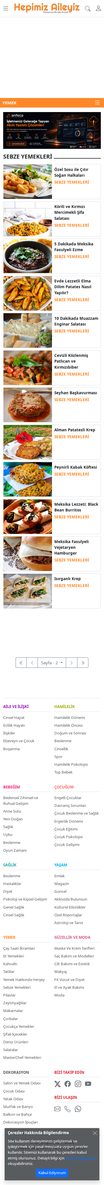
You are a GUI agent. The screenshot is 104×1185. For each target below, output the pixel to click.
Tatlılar (8, 971)
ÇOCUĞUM (64, 787)
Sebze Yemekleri (17, 987)
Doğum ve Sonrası (70, 733)
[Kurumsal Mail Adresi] (58, 1109)
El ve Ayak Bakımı (69, 987)
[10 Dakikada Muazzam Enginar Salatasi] (27, 330)
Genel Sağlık (13, 907)
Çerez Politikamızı (80, 1158)
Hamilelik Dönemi (69, 717)
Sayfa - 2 (50, 662)
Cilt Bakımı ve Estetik (72, 963)
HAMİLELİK (64, 707)
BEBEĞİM (11, 787)
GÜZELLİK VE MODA (72, 937)
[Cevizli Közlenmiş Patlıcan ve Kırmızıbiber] (27, 367)
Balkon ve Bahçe (17, 1114)
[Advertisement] (52, 57)
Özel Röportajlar (68, 914)
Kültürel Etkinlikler (70, 907)
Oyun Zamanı (15, 850)
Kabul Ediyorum (52, 1172)
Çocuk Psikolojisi (68, 836)
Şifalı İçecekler (15, 1034)
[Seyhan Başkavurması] (27, 404)
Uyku (7, 834)
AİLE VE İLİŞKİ (16, 707)
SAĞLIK (9, 865)
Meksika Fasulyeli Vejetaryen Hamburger (71, 547)
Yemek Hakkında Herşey (24, 979)
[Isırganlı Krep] (27, 590)
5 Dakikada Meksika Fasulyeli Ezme (73, 246)
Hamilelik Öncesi (68, 725)
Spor (58, 756)
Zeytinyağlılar (15, 1002)
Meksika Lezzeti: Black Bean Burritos (76, 507)
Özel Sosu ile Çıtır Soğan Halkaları (71, 172)
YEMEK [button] (9, 102)
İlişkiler (9, 733)
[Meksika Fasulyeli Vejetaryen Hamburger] (27, 553)
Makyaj (60, 971)
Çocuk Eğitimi (66, 829)
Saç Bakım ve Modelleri (74, 956)
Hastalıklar (12, 883)
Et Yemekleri (13, 956)
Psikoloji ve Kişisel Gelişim (25, 899)
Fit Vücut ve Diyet (69, 979)
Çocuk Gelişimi (66, 844)
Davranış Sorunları (70, 805)
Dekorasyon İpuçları (20, 1122)
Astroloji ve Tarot (68, 922)
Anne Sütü (12, 811)
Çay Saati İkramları (19, 948)
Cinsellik (61, 748)
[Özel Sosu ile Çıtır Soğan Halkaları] (27, 181)
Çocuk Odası (14, 1091)
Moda (59, 995)
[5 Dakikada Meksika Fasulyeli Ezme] (27, 255)
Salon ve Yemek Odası (21, 1083)
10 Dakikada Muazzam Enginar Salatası (76, 321)
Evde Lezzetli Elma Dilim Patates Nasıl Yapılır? (72, 286)
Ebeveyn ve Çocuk (18, 740)
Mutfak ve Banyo (18, 1106)
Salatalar (10, 1049)
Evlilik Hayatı (14, 725)
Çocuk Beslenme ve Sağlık (76, 813)
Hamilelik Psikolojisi (71, 764)
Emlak (59, 875)
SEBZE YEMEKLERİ (71, 182)
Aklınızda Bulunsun (70, 899)
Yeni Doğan (13, 819)
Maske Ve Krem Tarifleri (74, 948)
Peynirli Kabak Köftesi (75, 467)
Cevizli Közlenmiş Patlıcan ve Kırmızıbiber (71, 361)
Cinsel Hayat (14, 717)
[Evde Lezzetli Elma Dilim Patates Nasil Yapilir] (27, 293)
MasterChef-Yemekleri (22, 1057)
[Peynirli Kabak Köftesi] (27, 479)
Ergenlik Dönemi (68, 821)
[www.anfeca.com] (52, 130)
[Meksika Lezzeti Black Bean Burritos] (27, 516)
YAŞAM (60, 865)
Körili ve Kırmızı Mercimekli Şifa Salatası (69, 212)
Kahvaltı (10, 963)
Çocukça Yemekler (18, 1026)
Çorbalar (10, 1018)
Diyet (7, 891)
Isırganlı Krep (67, 578)
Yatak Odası (13, 1098)
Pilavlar (9, 995)
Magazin (61, 883)
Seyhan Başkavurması (75, 392)
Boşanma (11, 748)
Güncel (60, 891)
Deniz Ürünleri (15, 1041)
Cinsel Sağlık (13, 914)
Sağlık (8, 826)
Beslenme (62, 740)
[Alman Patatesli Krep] (27, 442)
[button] (5, 8)
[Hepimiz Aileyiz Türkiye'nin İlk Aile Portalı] (46, 7)
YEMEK (9, 937)
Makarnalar (13, 1010)
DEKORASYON (16, 1072)
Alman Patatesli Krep (74, 429)
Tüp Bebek (63, 772)
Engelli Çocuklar (67, 797)
